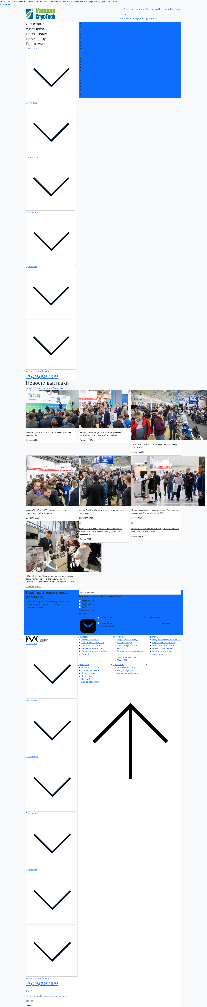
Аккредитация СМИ (91, 89)
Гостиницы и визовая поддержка (97, 54)
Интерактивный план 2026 (94, 64)
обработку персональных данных (128, 617)
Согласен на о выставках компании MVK (135, 624)
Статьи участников (91, 78)
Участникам (31, 103)
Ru (123, 14)
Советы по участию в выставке (96, 48)
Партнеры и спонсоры (93, 32)
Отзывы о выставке (91, 29)
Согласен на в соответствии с (135, 619)
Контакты (86, 37)
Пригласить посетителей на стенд (98, 51)
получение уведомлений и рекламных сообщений (136, 623)
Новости (30, 388)
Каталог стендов (90, 45)
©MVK (29, 992)
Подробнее (111, 1)
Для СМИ (86, 86)
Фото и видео (88, 83)
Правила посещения (92, 67)
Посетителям (32, 157)
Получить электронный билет (96, 58)
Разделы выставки (91, 23)
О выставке (31, 48)
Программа (31, 266)
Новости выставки (91, 75)
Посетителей (87, 600)
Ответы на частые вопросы (95, 34)
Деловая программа (91, 94)
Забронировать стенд (92, 42)
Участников (86, 604)
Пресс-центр (32, 212)
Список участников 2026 (93, 26)
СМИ (83, 607)
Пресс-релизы (89, 80)
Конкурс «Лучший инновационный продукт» (103, 97)
